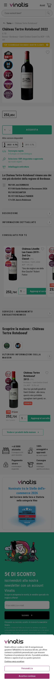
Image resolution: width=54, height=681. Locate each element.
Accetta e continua (27, 676)
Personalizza (27, 668)
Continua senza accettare (14, 661)
